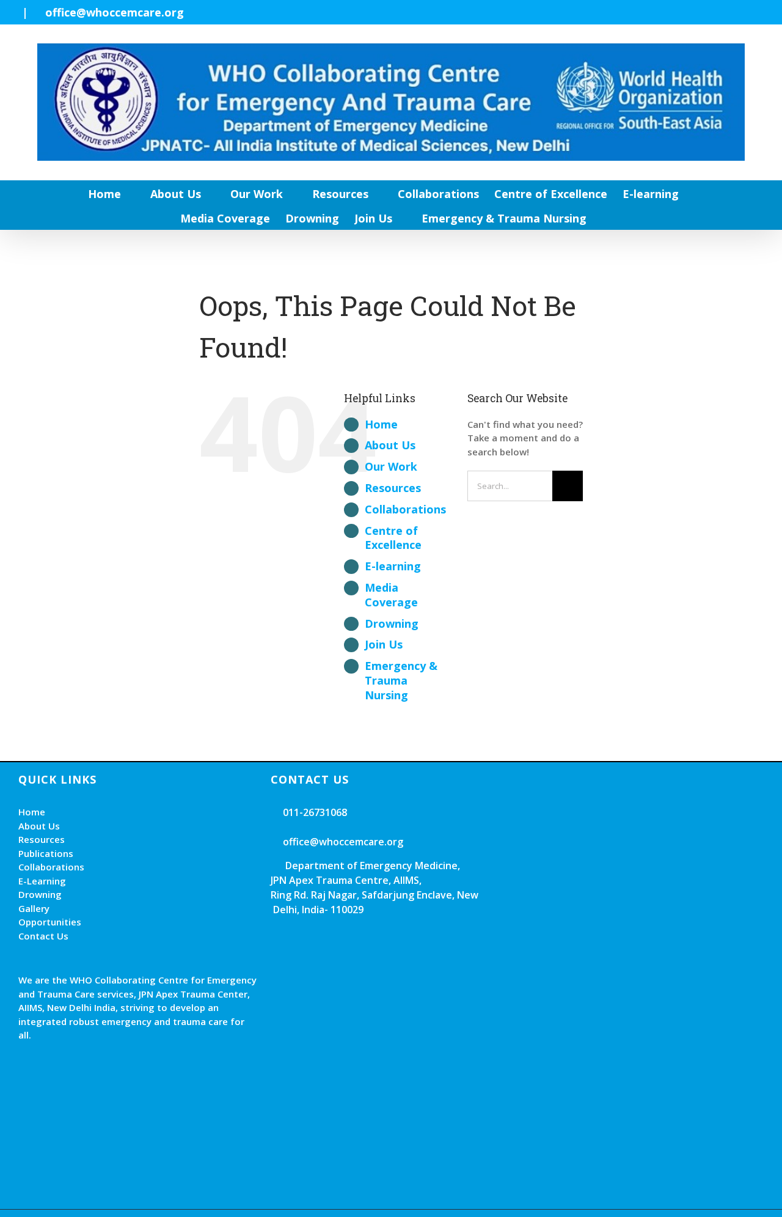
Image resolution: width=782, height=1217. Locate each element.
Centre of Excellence (393, 538)
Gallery (33, 908)
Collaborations (405, 509)
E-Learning (42, 881)
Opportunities (49, 922)
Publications (45, 853)
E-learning (393, 566)
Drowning (391, 623)
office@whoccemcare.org (114, 12)
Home (381, 424)
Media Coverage (391, 594)
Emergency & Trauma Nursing (401, 680)
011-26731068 (313, 812)
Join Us (384, 644)
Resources (393, 487)
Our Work (391, 466)
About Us (390, 445)
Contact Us (43, 936)
